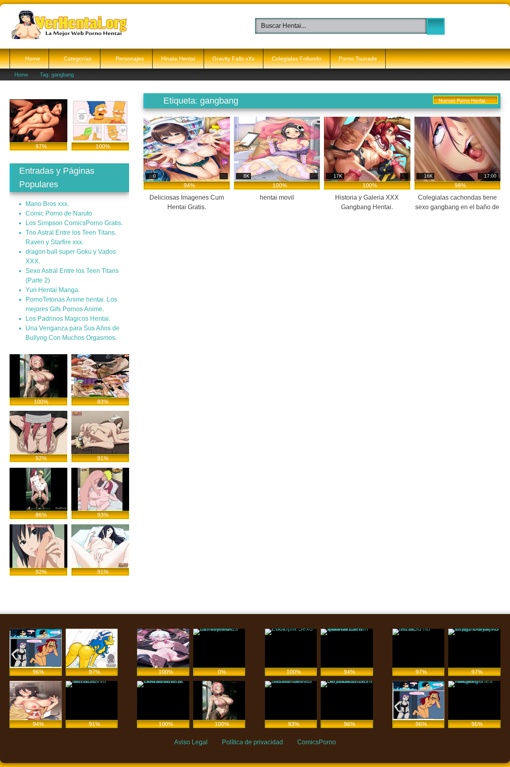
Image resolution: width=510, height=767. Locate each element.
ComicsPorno (316, 742)
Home (32, 58)
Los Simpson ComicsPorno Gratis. (74, 223)
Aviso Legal (191, 742)
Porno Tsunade (358, 58)
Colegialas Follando (297, 58)
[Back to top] (485, 742)
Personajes (130, 58)
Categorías (78, 58)
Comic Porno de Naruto (59, 213)
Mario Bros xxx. (47, 203)
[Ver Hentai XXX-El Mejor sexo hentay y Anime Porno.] (69, 26)
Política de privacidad (252, 742)
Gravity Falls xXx (233, 58)
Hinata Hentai (178, 58)
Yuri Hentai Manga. (53, 289)
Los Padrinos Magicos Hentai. (68, 318)
